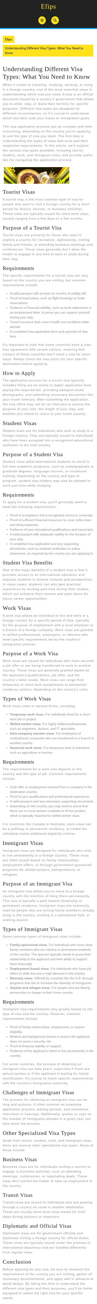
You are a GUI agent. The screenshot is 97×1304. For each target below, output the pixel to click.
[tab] (42, 20)
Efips (48, 6)
